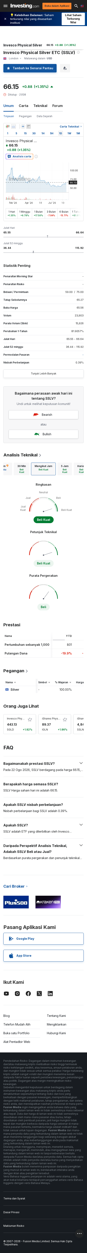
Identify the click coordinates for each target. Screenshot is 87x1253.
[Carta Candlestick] (7, 126)
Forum (57, 106)
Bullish (47, 434)
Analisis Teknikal (20, 454)
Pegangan (25, 116)
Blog (6, 1015)
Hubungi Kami (56, 1033)
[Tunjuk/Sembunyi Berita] (28, 126)
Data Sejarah (44, 116)
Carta (23, 106)
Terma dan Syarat (14, 1198)
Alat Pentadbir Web (16, 1042)
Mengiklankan (56, 1024)
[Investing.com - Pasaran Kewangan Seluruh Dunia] (25, 5)
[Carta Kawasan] (13, 126)
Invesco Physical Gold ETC (23, 718)
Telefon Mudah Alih (16, 1024)
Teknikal (40, 106)
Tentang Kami (56, 1015)
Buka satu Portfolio (16, 1033)
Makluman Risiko (13, 1225)
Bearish (47, 414)
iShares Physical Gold (55, 718)
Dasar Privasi (11, 1212)
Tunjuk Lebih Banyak (43, 373)
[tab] (21, 469)
